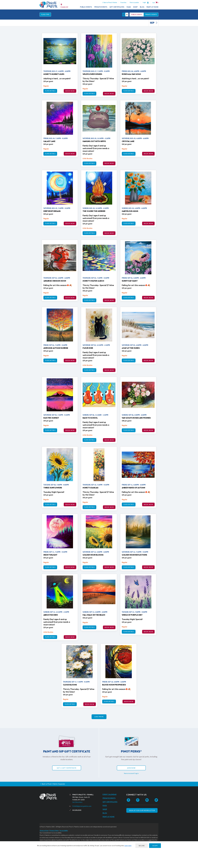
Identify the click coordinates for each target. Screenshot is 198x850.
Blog (142, 7)
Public (136, 14)
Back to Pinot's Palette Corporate (53, 784)
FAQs (129, 7)
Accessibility (64, 831)
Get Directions (77, 802)
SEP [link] (152, 23)
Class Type (45, 14)
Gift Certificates (117, 7)
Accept (155, 845)
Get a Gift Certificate (66, 768)
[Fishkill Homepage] (49, 5)
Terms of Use (44, 831)
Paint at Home (152, 7)
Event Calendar (110, 794)
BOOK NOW (70, 91)
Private (151, 14)
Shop (135, 7)
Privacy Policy (54, 831)
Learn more (127, 845)
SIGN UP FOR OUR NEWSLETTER (142, 810)
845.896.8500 (76, 810)
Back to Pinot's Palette (110, 2)
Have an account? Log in (131, 773)
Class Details (50, 91)
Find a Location (134, 2)
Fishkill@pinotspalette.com (81, 806)
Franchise (123, 2)
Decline (142, 845)
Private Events (100, 7)
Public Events (86, 7)
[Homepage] (54, 797)
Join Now (131, 768)
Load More (99, 717)
